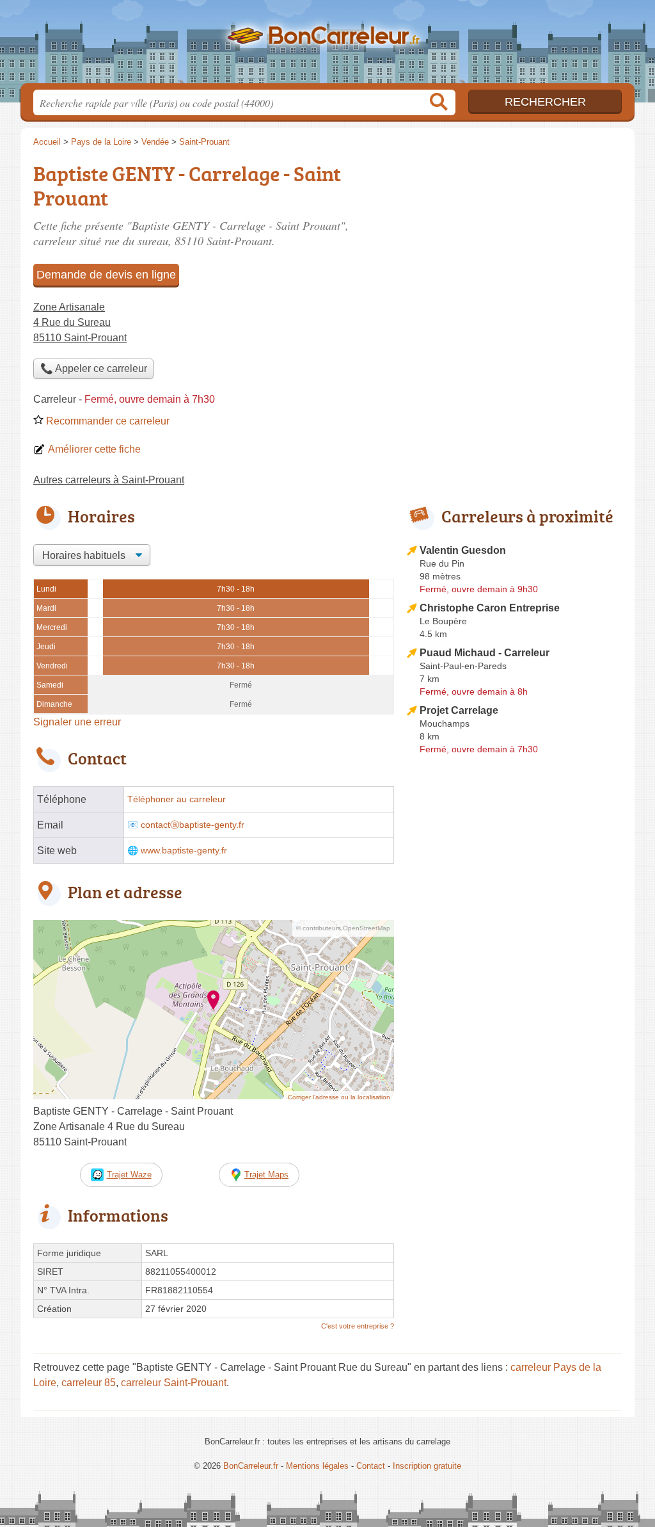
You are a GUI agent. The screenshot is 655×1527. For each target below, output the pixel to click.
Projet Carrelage (459, 710)
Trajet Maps (266, 1174)
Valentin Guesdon (463, 550)
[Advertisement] (514, 247)
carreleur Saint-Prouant (173, 1382)
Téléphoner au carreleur (176, 799)
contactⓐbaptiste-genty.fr (192, 825)
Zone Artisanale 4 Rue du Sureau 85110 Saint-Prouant (80, 322)
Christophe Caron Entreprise (490, 607)
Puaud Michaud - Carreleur (484, 652)
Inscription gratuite (427, 1466)
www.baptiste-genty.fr (184, 850)
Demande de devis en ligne (106, 274)
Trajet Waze (129, 1174)
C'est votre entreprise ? (357, 1326)
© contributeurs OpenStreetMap (343, 928)
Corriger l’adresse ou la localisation (339, 1097)
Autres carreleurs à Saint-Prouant (108, 479)
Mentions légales (317, 1466)
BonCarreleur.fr (327, 45)
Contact (370, 1466)
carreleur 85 (88, 1382)
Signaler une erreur (77, 721)
